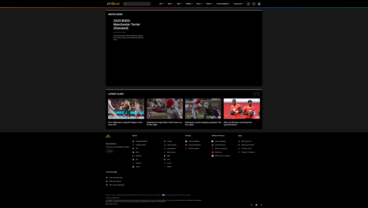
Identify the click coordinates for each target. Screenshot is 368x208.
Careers (114, 195)
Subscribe (109, 151)
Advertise (108, 195)
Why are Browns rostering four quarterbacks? (238, 123)
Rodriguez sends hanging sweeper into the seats (203, 123)
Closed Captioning (121, 195)
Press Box (143, 195)
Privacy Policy (157, 195)
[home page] (113, 4)
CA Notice (178, 195)
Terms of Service (186, 195)
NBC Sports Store (134, 195)
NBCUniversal (116, 198)
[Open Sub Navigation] (163, 3)
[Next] (258, 93)
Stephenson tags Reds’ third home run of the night (164, 123)
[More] (248, 4)
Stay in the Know (111, 144)
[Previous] (254, 93)
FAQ (128, 195)
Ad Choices (149, 195)
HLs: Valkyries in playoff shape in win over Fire (125, 123)
